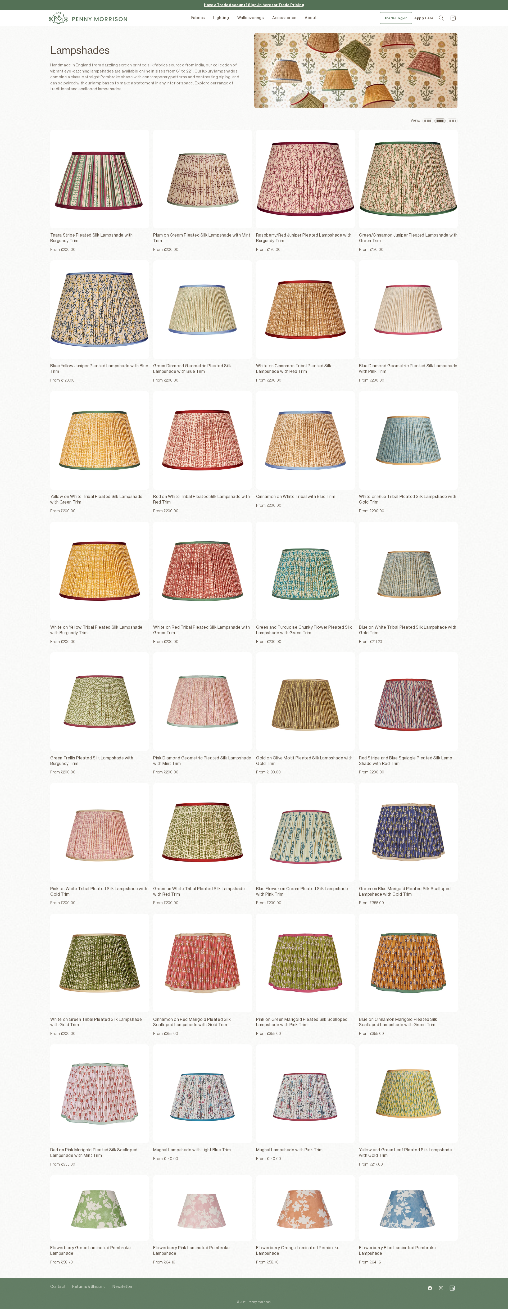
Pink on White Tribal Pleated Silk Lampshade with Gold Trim (98, 891)
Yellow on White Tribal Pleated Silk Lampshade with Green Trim (96, 499)
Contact (58, 1287)
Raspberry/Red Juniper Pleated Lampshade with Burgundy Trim (303, 238)
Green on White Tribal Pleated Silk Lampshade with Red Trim (199, 891)
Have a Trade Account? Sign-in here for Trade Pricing (254, 5)
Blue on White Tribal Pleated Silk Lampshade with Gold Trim (407, 630)
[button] (441, 18)
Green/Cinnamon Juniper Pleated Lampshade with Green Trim (408, 238)
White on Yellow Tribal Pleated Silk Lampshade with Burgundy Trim (96, 630)
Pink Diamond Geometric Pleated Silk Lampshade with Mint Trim (202, 761)
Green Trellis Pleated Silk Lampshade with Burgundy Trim (91, 761)
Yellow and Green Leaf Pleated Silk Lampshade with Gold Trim (405, 1153)
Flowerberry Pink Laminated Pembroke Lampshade (191, 1251)
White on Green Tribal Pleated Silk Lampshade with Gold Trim (96, 1022)
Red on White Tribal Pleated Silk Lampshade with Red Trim (201, 499)
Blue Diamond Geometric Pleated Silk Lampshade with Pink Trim (408, 369)
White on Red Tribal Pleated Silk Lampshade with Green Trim (201, 630)
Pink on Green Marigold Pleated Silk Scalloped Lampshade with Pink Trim (302, 1022)
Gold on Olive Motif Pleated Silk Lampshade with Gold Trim (304, 761)
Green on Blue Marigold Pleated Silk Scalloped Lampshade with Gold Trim (405, 891)
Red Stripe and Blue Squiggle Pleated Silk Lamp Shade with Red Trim (405, 761)
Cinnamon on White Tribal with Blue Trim (295, 497)
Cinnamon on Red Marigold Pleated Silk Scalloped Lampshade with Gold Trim (192, 1022)
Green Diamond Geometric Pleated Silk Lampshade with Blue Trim (192, 369)
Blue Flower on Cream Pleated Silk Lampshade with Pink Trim (302, 891)
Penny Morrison (259, 1302)
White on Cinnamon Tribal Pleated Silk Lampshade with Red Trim (293, 369)
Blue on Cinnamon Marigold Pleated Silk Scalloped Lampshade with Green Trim (398, 1022)
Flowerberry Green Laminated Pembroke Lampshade (90, 1251)
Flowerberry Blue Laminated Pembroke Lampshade (397, 1251)
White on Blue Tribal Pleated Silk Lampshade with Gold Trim (407, 499)
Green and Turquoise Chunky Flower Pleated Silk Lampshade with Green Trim (304, 630)
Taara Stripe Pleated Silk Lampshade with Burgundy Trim (91, 238)
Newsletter (122, 1287)
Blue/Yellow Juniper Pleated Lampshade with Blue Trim (99, 369)
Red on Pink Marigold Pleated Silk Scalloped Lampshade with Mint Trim (94, 1153)
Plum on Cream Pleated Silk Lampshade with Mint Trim (202, 238)
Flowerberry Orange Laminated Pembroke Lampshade (297, 1251)
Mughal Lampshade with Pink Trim (289, 1150)
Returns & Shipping (89, 1287)
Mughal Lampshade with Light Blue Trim (192, 1150)
